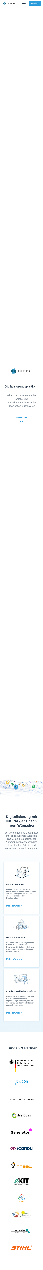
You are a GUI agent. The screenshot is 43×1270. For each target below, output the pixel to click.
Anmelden (34, 3)
